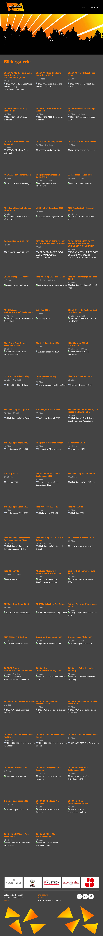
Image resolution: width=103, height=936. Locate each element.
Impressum (43, 894)
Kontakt (41, 897)
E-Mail (7, 900)
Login (83, 7)
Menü (96, 7)
